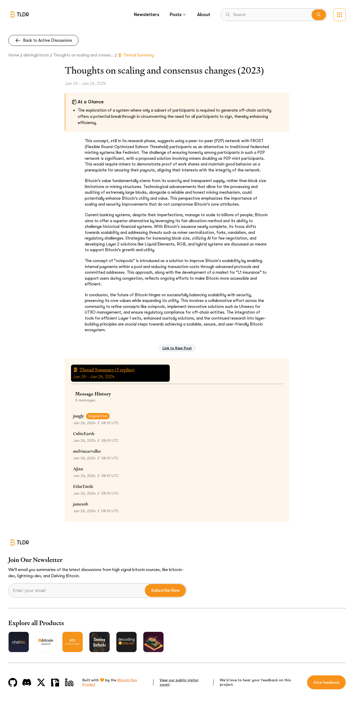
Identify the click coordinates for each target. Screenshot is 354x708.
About (203, 14)
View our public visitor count (179, 682)
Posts (176, 14)
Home (13, 55)
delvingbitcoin (36, 55)
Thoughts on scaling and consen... (83, 55)
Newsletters (146, 14)
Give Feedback (326, 682)
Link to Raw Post (177, 348)
